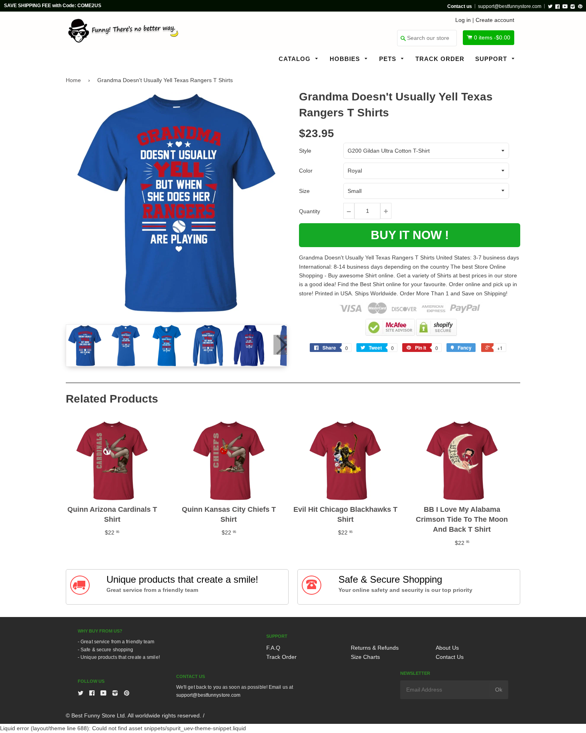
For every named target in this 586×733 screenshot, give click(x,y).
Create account (495, 20)
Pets (388, 58)
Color (306, 170)
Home (73, 80)
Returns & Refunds (375, 648)
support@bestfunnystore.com (509, 6)
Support (492, 58)
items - (492, 37)
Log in (463, 20)
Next (280, 345)
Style (305, 150)
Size (304, 191)
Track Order (439, 58)
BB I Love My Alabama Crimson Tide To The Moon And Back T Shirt (462, 519)
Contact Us (450, 657)
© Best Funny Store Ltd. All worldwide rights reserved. (133, 715)
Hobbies (346, 58)
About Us (447, 648)
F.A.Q (273, 648)
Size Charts (365, 657)
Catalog (296, 58)
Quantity (309, 211)
